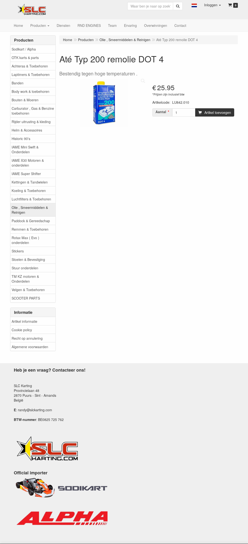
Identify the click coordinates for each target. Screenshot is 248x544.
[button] (194, 5)
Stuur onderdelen (25, 267)
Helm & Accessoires (27, 130)
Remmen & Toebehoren (30, 229)
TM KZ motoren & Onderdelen (25, 279)
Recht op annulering (27, 338)
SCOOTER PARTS (26, 298)
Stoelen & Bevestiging (28, 259)
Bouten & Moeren (25, 99)
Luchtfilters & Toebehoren (31, 199)
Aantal (160, 111)
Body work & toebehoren (30, 91)
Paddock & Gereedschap (31, 220)
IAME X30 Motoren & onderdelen (28, 163)
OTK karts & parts (25, 57)
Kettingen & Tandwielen (30, 182)
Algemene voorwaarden (30, 346)
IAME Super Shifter (26, 173)
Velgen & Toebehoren (28, 289)
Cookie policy (22, 329)
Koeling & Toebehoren (29, 190)
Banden (17, 83)
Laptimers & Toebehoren (31, 74)
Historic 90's (21, 138)
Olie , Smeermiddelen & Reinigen (30, 210)
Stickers (18, 251)
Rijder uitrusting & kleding (31, 121)
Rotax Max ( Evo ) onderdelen (25, 240)
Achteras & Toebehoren (30, 66)
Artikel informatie (24, 321)
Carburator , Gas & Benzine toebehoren (33, 111)
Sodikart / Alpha (24, 49)
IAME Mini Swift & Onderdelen (25, 149)
